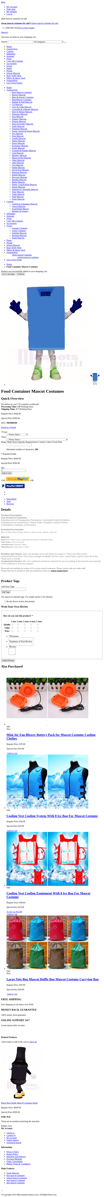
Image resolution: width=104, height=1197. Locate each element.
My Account (11, 7)
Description (11, 499)
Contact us (11, 1135)
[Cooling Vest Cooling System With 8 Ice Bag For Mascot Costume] (47, 808)
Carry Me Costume (14, 61)
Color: (4, 432)
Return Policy (12, 1154)
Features (12, 80)
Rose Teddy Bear (13, 76)
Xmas (9, 59)
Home (9, 264)
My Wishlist (11, 12)
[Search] (65, 42)
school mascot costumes (16, 1178)
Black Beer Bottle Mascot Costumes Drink (19, 1103)
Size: (3, 437)
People (9, 71)
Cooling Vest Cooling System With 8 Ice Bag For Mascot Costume (52, 816)
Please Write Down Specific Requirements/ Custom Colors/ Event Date (31, 442)
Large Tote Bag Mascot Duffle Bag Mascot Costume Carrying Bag (52, 979)
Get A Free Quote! (27, 28)
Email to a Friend (8, 427)
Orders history (12, 1140)
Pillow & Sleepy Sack (15, 78)
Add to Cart (11, 753)
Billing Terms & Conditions (18, 1164)
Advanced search (13, 1142)
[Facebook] (1, 1190)
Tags (8, 501)
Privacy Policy (12, 1152)
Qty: (3, 468)
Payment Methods (14, 1159)
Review (12, 647)
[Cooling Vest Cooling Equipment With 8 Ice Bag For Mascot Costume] (47, 885)
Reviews (10, 504)
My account (11, 1138)
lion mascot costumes (15, 1183)
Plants (9, 68)
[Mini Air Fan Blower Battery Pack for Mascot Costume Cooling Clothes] (47, 724)
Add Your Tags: (8, 586)
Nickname (14, 636)
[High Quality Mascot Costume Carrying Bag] (47, 968)
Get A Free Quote (14, 260)
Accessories (11, 63)
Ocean (9, 66)
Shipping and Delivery (16, 1156)
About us (10, 1133)
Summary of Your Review (20, 641)
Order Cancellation (14, 1161)
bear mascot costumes (15, 1180)
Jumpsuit (10, 56)
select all (33, 1042)
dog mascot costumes (15, 1175)
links (3, 2)
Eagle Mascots (12, 1173)
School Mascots (13, 73)
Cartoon (9, 51)
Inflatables (10, 54)
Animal (12, 49)
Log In (9, 14)
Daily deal (10, 9)
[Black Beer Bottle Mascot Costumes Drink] (21, 1098)
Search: (4, 42)
